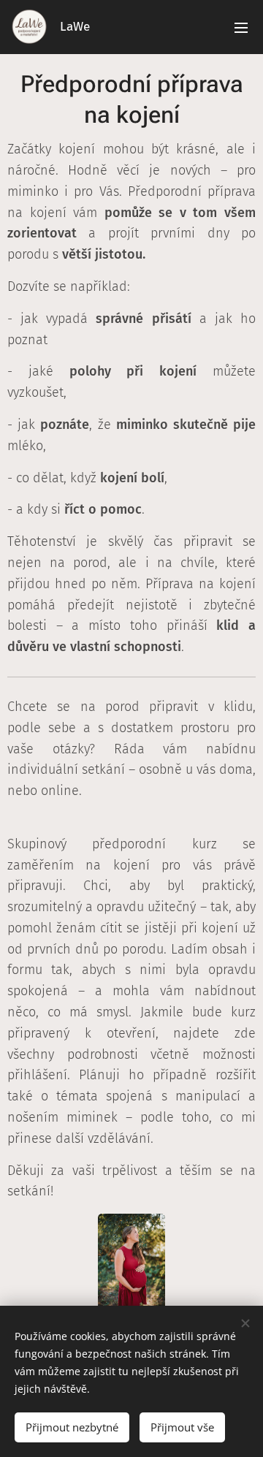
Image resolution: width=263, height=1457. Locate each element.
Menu (241, 27)
